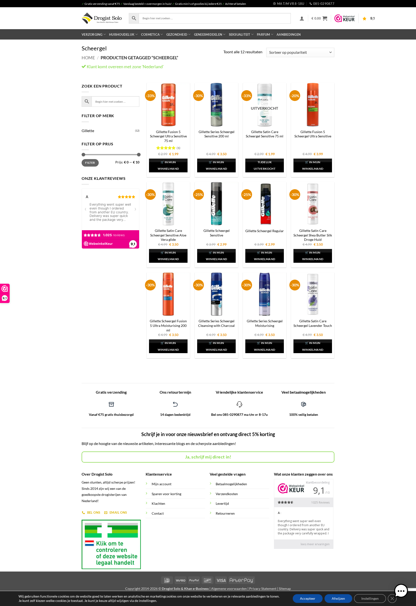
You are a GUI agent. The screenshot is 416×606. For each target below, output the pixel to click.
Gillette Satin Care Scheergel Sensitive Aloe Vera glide (168, 235)
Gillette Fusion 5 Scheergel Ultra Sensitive (312, 134)
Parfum (263, 34)
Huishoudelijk (121, 34)
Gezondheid (177, 34)
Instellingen (370, 598)
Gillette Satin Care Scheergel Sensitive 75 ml (264, 134)
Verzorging (92, 34)
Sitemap (285, 588)
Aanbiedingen (289, 34)
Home (88, 57)
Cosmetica (150, 34)
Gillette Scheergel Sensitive (216, 233)
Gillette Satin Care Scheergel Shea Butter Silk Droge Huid (312, 235)
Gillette (88, 130)
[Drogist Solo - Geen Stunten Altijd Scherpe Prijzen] (102, 18)
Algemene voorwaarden (229, 588)
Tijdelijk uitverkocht (264, 165)
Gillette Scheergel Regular (264, 231)
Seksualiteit (239, 34)
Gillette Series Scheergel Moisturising (265, 323)
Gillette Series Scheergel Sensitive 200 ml (216, 134)
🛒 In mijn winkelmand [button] (168, 165)
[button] (301, 18)
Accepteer (307, 598)
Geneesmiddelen (208, 34)
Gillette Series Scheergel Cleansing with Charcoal (216, 323)
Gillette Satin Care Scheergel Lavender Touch (312, 323)
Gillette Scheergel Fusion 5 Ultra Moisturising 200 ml (168, 325)
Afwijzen (338, 598)
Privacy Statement (262, 588)
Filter (90, 162)
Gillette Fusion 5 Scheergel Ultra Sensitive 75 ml (168, 136)
